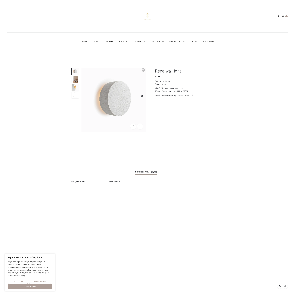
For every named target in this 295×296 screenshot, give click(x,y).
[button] (143, 70)
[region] (30, 272)
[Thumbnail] (147, 16)
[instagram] (285, 286)
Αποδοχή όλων (30, 286)
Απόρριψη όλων (40, 281)
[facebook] (279, 286)
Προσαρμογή (18, 281)
